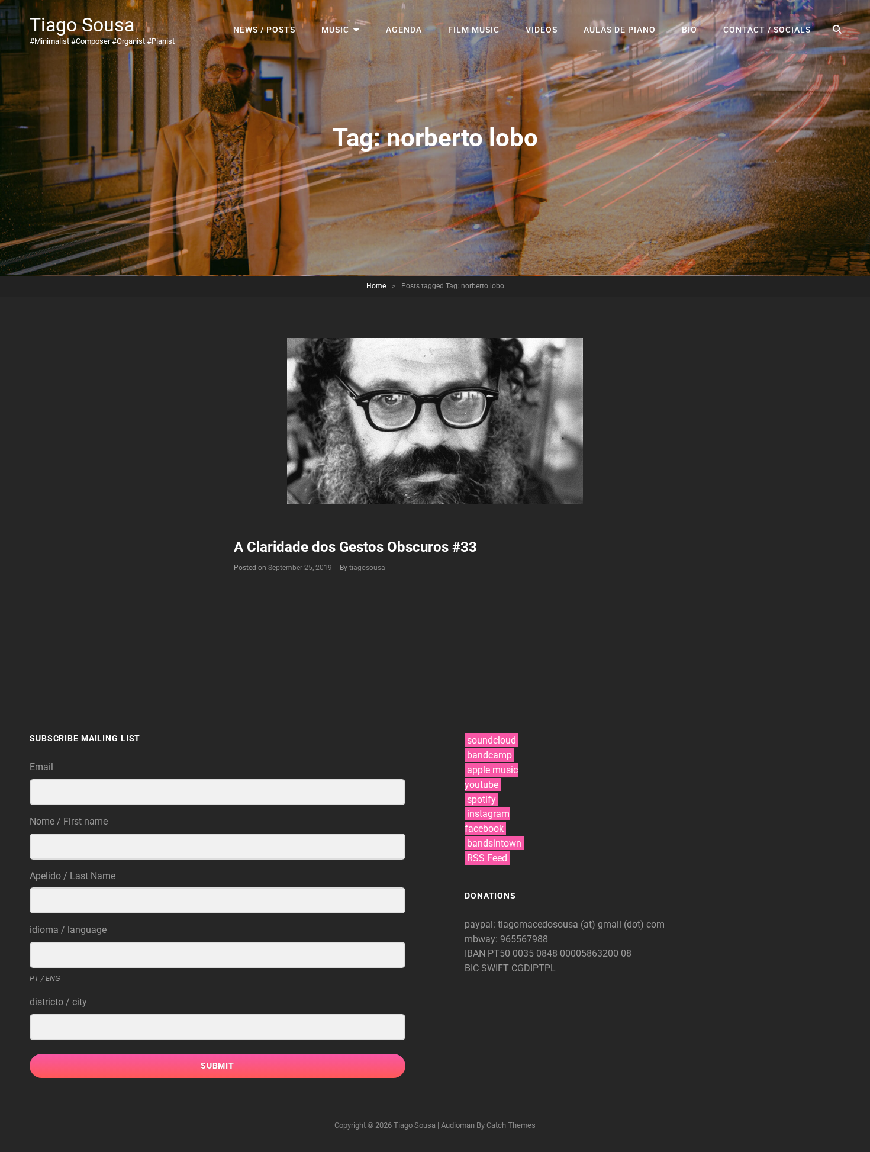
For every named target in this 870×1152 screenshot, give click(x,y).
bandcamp (489, 755)
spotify (481, 799)
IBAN (476, 953)
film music (474, 29)
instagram (488, 813)
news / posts (264, 29)
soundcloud (491, 740)
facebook (484, 828)
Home (376, 286)
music (335, 29)
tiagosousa (367, 568)
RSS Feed (487, 858)
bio (689, 29)
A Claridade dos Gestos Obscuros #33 (355, 547)
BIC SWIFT (488, 968)
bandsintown (494, 843)
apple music (492, 769)
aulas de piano (620, 29)
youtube (481, 784)
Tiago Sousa (82, 25)
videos (542, 29)
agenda (404, 29)
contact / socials (767, 29)
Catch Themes (511, 1125)
